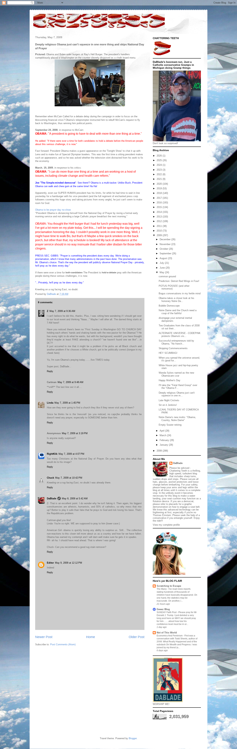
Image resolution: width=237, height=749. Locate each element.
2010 (160, 230)
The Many (162, 589)
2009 (160, 235)
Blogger (133, 738)
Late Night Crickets (169, 400)
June (163, 267)
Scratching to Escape (169, 586)
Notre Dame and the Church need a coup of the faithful (177, 312)
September (166, 253)
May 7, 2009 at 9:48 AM (70, 382)
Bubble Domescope (169, 305)
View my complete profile (166, 524)
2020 (160, 183)
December (165, 239)
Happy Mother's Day (169, 380)
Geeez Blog (163, 609)
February (165, 440)
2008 (160, 450)
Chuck (50, 477)
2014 (160, 212)
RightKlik (52, 453)
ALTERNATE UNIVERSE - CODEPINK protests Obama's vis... (180, 334)
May (162, 272)
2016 (160, 202)
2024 (160, 165)
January (164, 444)
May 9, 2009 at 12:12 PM (68, 562)
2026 (160, 155)
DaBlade (51, 498)
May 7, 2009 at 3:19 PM (75, 433)
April (162, 430)
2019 (160, 188)
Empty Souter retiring (170, 424)
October (164, 248)
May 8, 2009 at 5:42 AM (75, 498)
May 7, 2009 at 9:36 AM (62, 311)
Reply (50, 371)
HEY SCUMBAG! (168, 353)
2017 (160, 198)
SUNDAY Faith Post (167, 612)
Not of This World (167, 632)
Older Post (136, 637)
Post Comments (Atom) (63, 644)
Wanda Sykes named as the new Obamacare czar (176, 374)
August (164, 258)
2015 (160, 207)
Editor (50, 562)
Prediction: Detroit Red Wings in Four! (179, 281)
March (163, 435)
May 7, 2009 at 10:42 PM (68, 477)
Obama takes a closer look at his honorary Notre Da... (176, 299)
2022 (160, 174)
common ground (167, 276)
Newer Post (43, 637)
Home (90, 637)
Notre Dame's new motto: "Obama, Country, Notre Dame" (177, 419)
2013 (160, 216)
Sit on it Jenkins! (168, 405)
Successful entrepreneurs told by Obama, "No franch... (176, 342)
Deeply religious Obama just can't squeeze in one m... (177, 394)
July (162, 263)
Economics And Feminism (170, 635)
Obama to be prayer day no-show (53, 209)
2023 (160, 169)
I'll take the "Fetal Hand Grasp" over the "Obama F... (178, 387)
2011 (160, 226)
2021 (160, 179)
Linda (50, 402)
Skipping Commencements (173, 348)
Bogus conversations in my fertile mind (180, 293)
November (165, 244)
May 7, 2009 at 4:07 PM (71, 453)
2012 (160, 221)
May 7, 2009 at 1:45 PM (67, 402)
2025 (160, 160)
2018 (160, 193)
